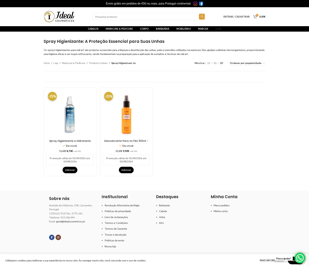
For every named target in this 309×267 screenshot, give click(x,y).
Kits (161, 222)
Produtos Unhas (98, 62)
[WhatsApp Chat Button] (300, 258)
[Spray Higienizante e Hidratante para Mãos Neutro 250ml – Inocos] (70, 114)
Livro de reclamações (116, 217)
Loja (56, 62)
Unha (162, 217)
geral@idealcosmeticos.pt (70, 221)
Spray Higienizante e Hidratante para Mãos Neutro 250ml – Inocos (70, 142)
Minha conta (221, 211)
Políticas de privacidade (118, 211)
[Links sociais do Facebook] (51, 237)
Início (47, 62)
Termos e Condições (116, 222)
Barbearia (164, 205)
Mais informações (272, 260)
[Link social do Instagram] (58, 237)
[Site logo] (59, 16)
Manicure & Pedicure (73, 62)
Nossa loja (110, 246)
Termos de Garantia (116, 228)
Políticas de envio (114, 240)
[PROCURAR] (202, 17)
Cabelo (163, 211)
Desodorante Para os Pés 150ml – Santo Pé (126, 142)
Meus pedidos (222, 205)
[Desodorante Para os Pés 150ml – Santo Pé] (126, 114)
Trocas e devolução (115, 234)
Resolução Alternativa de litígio (122, 205)
